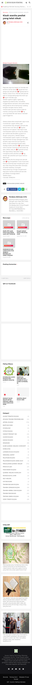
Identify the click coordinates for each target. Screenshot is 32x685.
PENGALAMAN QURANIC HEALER (18, 12)
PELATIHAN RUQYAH (16, 458)
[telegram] (23, 669)
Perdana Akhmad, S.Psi (18, 197)
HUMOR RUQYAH (16, 437)
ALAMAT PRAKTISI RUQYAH (16, 416)
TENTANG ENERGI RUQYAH (16, 496)
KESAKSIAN (16, 443)
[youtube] (16, 669)
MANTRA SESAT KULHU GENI (21, 399)
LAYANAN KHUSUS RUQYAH (16, 452)
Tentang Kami (14, 677)
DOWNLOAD (16, 428)
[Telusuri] (30, 2)
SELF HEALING (16, 478)
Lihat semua (25, 217)
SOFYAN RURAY (16, 481)
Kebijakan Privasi (24, 677)
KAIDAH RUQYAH (16, 440)
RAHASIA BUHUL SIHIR (16, 475)
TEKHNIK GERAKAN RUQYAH (16, 487)
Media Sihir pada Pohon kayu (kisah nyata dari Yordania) (9, 232)
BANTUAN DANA (16, 425)
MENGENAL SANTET (16, 455)
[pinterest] (19, 669)
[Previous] (28, 7)
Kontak (16, 679)
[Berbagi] (28, 22)
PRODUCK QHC (16, 467)
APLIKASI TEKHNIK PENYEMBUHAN (16, 419)
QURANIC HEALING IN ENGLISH (16, 472)
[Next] (30, 7)
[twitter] (12, 669)
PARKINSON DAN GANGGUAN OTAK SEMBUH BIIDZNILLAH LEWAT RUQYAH (8, 252)
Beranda (5, 12)
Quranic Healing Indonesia (17, 682)
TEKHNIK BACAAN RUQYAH (16, 484)
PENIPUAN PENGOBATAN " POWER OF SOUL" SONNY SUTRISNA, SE (22, 380)
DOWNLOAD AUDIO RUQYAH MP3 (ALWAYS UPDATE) (9, 378)
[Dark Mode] (26, 2)
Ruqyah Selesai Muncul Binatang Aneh (22, 232)
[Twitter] (19, 189)
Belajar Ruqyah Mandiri (10, 63)
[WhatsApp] (22, 189)
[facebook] (8, 669)
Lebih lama (26, 278)
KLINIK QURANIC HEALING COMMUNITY (16, 446)
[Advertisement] (16, 44)
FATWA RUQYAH (16, 431)
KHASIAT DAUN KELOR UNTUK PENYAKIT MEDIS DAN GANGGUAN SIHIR (15, 6)
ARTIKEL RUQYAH (16, 422)
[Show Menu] (2, 2)
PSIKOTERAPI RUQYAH (16, 469)
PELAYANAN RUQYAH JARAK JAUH (16, 461)
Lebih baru (5, 278)
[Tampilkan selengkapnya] (26, 189)
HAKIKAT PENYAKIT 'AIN (16, 434)
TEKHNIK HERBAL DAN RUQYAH (16, 490)
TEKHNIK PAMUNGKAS (16, 493)
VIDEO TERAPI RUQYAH (16, 499)
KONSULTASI (16, 449)
